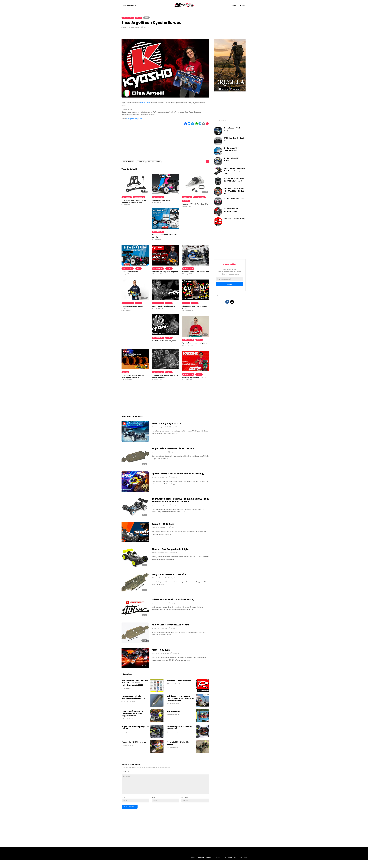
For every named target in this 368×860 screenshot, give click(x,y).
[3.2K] (135, 668)
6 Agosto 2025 (187, 206)
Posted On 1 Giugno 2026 (160, 477)
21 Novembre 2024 (127, 310)
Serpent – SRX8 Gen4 (163, 524)
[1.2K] (165, 194)
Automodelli (127, 17)
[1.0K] (195, 371)
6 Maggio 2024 (126, 688)
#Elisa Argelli (128, 161)
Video (138, 268)
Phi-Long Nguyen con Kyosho (194, 377)
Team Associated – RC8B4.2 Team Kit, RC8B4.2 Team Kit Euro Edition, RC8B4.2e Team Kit (180, 500)
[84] (135, 617)
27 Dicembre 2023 (188, 345)
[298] (135, 642)
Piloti (138, 17)
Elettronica (208, 857)
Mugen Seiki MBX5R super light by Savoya (135, 728)
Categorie (130, 5)
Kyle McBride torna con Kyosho (194, 343)
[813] (195, 336)
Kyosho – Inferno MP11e (161, 200)
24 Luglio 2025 (157, 239)
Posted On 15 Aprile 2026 (160, 578)
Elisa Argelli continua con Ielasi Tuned (194, 307)
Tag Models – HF (173, 711)
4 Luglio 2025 (126, 274)
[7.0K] (195, 194)
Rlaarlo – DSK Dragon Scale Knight (170, 549)
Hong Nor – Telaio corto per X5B (169, 574)
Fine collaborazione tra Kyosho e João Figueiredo (165, 376)
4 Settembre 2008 (173, 714)
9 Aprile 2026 (126, 204)
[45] (135, 491)
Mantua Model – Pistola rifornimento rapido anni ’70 (133, 697)
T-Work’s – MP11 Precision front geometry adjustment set (134, 201)
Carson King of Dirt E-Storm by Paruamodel (179, 728)
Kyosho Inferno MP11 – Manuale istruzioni (164, 236)
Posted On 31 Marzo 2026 (160, 603)
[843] (165, 334)
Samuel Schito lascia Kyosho (163, 306)
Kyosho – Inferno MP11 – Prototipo (195, 271)
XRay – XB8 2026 (161, 649)
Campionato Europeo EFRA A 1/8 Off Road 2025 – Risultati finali (234, 190)
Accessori (126, 197)
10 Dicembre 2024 (158, 274)
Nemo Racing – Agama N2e (166, 423)
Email (154, 797)
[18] (135, 466)
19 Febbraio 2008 (173, 747)
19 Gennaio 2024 (157, 343)
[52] (135, 567)
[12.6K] (165, 228)
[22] (135, 441)
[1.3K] (165, 265)
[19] (135, 194)
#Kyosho (141, 161)
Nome (124, 797)
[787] (165, 369)
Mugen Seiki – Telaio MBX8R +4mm (170, 624)
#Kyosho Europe (154, 161)
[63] (135, 516)
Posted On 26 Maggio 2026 (160, 505)
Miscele (230, 857)
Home (124, 5)
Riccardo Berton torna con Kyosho (132, 307)
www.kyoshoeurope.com (134, 119)
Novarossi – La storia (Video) (179, 681)
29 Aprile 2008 (126, 745)
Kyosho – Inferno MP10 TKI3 (234, 198)
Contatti (138, 857)
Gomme (125, 372)
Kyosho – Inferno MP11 (130, 271)
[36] (135, 592)
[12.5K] (195, 265)
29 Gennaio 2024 (188, 310)
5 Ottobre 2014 (126, 701)
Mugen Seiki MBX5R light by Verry (135, 742)
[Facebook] (227, 302)
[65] (135, 542)
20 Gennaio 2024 (158, 308)
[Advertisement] (165, 141)
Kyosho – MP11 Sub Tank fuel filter (195, 204)
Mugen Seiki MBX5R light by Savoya (178, 743)
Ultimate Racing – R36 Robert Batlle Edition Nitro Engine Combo (234, 170)
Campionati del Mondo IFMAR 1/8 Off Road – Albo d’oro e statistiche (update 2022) (135, 683)
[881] (135, 369)
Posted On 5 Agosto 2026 (160, 427)
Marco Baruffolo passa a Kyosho (165, 271)
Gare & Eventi (216, 857)
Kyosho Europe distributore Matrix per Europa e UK (133, 376)
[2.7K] (135, 265)
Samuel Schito (145, 103)
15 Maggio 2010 (126, 719)
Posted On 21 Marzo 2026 (160, 628)
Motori (186, 201)
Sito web (184, 797)
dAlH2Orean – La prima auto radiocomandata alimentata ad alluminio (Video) (180, 698)
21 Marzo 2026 (157, 202)
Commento (126, 771)
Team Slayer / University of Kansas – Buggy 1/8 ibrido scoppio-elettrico (132, 713)
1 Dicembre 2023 (127, 379)
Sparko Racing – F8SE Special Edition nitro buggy (178, 473)
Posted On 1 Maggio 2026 (160, 552)
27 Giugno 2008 (127, 732)
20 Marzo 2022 (172, 684)
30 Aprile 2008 (172, 732)
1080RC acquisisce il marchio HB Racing (173, 599)
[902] (165, 299)
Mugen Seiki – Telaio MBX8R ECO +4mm (173, 448)
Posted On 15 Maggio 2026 (160, 527)
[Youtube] (232, 302)
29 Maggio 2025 (187, 274)
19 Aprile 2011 (171, 703)
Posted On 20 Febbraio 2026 (161, 653)
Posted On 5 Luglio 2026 (160, 452)
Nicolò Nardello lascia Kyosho (164, 341)
